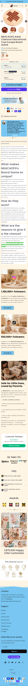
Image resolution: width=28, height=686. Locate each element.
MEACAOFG (16, 684)
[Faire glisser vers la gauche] (2, 21)
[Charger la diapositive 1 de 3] (13, 33)
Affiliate (3, 610)
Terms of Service (6, 623)
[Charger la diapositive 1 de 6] (18, 33)
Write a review (14, 446)
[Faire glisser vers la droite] (26, 21)
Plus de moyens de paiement (14, 93)
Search (3, 613)
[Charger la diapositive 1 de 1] (10, 33)
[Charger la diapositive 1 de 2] (12, 33)
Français (13, 673)
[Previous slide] (3, 462)
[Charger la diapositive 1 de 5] (16, 33)
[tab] (12, 137)
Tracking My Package (4, 630)
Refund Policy (5, 620)
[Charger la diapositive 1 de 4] (15, 33)
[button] (22, 5)
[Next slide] (25, 462)
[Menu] (2, 5)
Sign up (14, 651)
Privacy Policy (5, 617)
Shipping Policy (5, 626)
